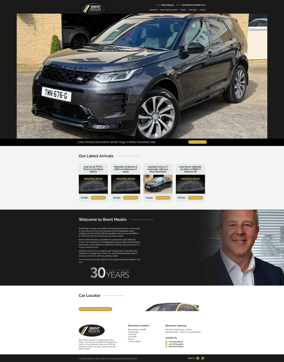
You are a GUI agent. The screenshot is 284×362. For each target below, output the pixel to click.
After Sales (193, 10)
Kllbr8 (135, 358)
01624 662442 (167, 5)
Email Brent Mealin (176, 347)
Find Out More (197, 142)
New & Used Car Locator (168, 10)
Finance (183, 10)
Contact (202, 10)
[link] (93, 9)
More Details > (98, 198)
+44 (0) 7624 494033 (176, 344)
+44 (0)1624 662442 (176, 342)
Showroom (153, 10)
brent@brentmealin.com (193, 5)
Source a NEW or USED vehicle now (95, 309)
